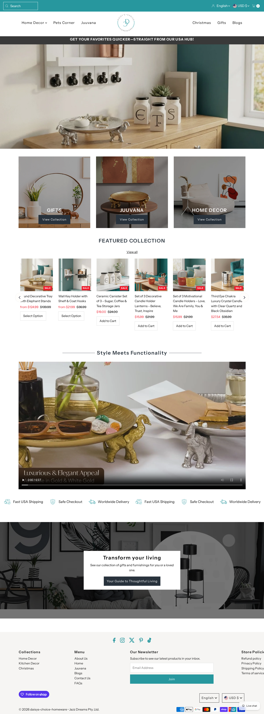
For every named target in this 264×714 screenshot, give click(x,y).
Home (78, 663)
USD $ (243, 6)
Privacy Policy (251, 663)
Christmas (201, 23)
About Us (81, 658)
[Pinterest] (141, 641)
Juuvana (88, 23)
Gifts (221, 23)
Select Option (33, 316)
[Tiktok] (149, 641)
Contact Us (82, 678)
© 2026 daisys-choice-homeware (43, 709)
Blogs (237, 23)
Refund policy (251, 658)
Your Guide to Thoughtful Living (132, 581)
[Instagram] (122, 641)
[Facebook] (114, 641)
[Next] (244, 297)
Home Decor (33, 23)
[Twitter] (132, 641)
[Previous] (19, 297)
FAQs (78, 683)
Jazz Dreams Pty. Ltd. (84, 709)
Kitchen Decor (29, 663)
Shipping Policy (252, 668)
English (222, 6)
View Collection (54, 219)
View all (132, 252)
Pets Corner (64, 23)
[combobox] (20, 6)
